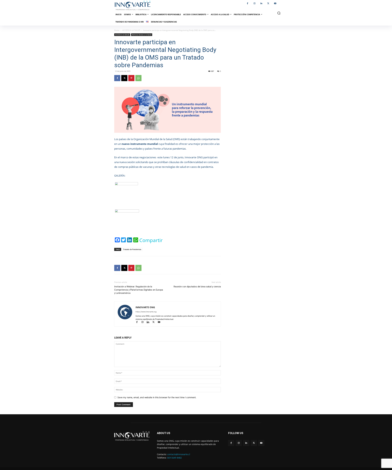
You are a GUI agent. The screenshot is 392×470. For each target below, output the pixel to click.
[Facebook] (247, 3)
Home (116, 30)
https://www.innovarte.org (146, 312)
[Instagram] (254, 3)
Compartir (151, 240)
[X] (268, 3)
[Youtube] (275, 3)
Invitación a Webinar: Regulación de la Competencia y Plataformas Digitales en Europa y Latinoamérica (138, 289)
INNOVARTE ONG (145, 307)
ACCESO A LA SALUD (131, 30)
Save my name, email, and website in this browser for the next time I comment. (156, 397)
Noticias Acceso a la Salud (141, 35)
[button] (279, 13)
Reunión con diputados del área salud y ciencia (197, 286)
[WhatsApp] (138, 78)
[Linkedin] (261, 3)
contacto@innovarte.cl (178, 454)
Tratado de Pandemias (132, 249)
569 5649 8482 (174, 457)
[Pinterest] (131, 78)
